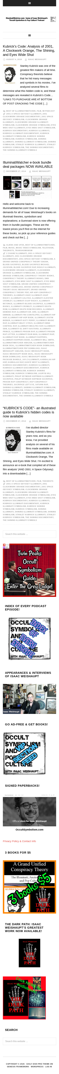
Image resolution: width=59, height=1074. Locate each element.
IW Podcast (48, 111)
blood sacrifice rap (25, 267)
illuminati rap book (14, 337)
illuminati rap (46, 334)
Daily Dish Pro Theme (38, 1064)
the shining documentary (39, 147)
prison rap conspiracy (15, 382)
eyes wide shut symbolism (40, 128)
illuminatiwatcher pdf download (21, 348)
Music (11, 248)
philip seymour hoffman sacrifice (34, 379)
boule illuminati (46, 267)
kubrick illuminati (39, 131)
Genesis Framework (18, 1067)
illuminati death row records (25, 309)
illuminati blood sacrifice (28, 304)
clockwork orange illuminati (19, 270)
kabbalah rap (15, 362)
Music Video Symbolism (28, 248)
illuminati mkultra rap (30, 326)
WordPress (37, 1067)
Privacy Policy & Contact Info (19, 841)
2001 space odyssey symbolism (36, 259)
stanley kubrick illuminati (31, 145)
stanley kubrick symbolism (18, 393)
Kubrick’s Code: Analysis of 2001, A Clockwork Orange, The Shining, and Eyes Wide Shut (29, 50)
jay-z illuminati (30, 360)
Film (39, 111)
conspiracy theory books (39, 276)
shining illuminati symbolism (31, 142)
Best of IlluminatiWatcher (21, 111)
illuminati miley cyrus (20, 323)
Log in (48, 1067)
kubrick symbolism (26, 139)
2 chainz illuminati (16, 253)
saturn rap (41, 385)
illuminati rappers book (16, 340)
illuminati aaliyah (21, 298)
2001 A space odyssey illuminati (23, 114)
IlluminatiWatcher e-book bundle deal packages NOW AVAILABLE (28, 164)
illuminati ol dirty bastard (23, 329)
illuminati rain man (27, 334)
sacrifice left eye (24, 385)
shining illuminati (12, 387)
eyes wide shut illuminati (29, 281)
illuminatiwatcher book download (35, 345)
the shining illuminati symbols (20, 150)
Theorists (8, 251)
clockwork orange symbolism (33, 125)
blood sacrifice (12, 265)
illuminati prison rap (23, 332)
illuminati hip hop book (21, 318)
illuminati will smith (42, 340)
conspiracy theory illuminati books (23, 278)
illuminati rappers (36, 337)
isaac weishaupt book (37, 351)
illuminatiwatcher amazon (17, 343)
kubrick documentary (15, 131)
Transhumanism (24, 251)
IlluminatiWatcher (29, 19)
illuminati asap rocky (26, 301)
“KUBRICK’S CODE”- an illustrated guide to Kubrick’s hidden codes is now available (29, 412)
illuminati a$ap (22, 295)
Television (48, 248)
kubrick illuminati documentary (21, 133)
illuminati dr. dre (27, 312)
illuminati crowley (21, 306)
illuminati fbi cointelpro (26, 315)
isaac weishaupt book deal (18, 354)
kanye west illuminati (37, 362)
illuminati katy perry (23, 320)
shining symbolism (13, 390)
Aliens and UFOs (15, 245)
